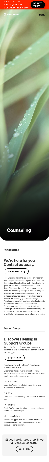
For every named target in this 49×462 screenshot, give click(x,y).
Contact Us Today (16, 271)
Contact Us (24, 449)
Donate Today (37, 4)
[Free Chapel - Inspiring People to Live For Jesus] (11, 14)
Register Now (14, 358)
